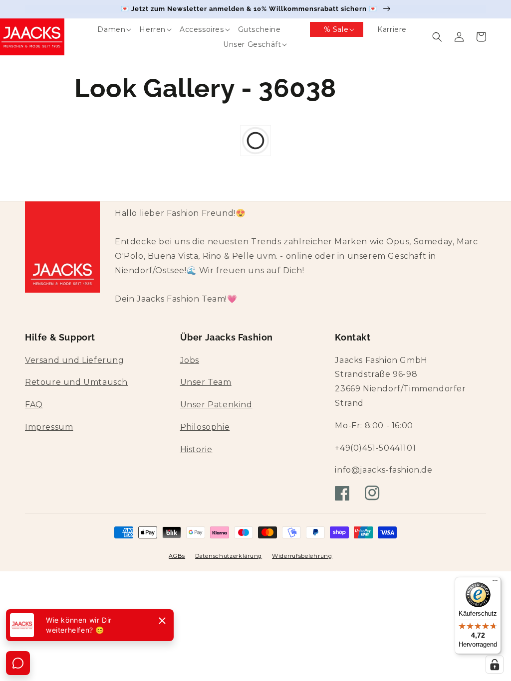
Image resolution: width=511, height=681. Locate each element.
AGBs (177, 555)
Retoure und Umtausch (76, 382)
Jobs (189, 360)
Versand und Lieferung (74, 360)
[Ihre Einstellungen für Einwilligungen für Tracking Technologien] (494, 664)
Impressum (49, 427)
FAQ (34, 404)
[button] (104, 29)
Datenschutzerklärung (228, 555)
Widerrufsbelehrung (302, 555)
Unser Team (206, 382)
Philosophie (205, 427)
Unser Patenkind (216, 404)
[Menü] (495, 583)
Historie (196, 449)
